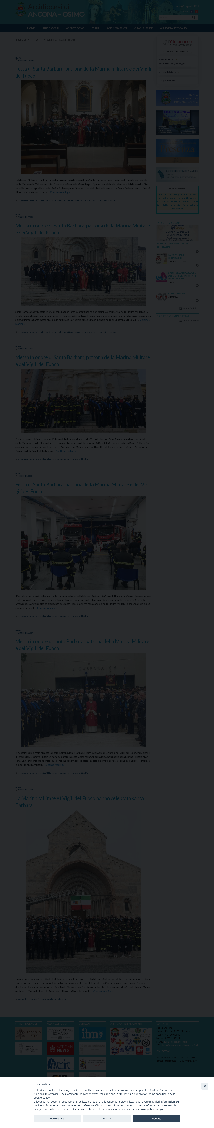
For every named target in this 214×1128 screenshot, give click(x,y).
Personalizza (57, 1118)
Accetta (156, 1118)
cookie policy (146, 1109)
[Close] (204, 1086)
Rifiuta (107, 1118)
